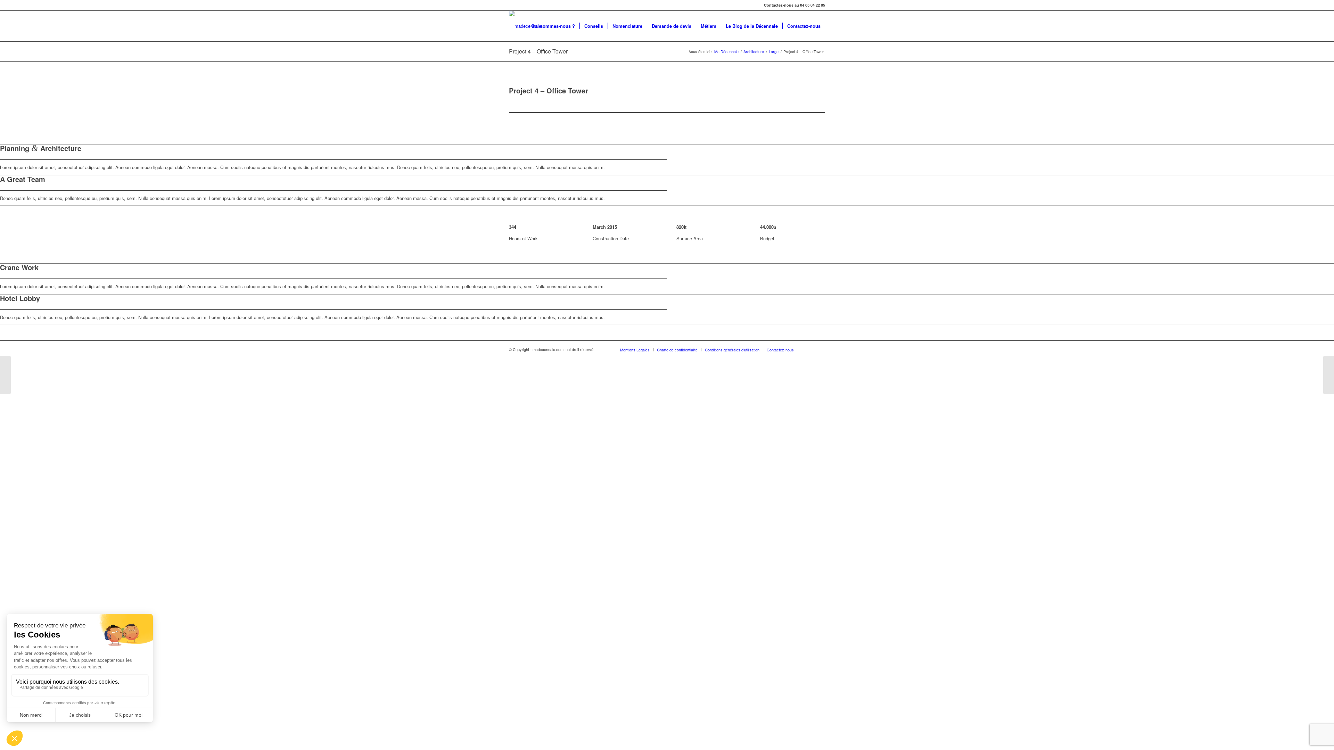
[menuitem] (553, 26)
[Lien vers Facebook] (820, 349)
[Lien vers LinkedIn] (809, 349)
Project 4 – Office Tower (538, 51)
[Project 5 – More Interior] (1328, 375)
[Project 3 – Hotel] (5, 375)
